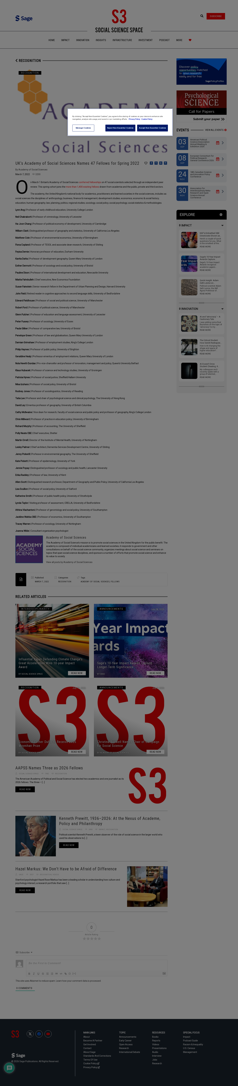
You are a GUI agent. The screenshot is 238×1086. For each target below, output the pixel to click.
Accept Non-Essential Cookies (152, 128)
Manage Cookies (83, 128)
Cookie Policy (146, 119)
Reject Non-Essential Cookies (120, 128)
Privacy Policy (135, 119)
